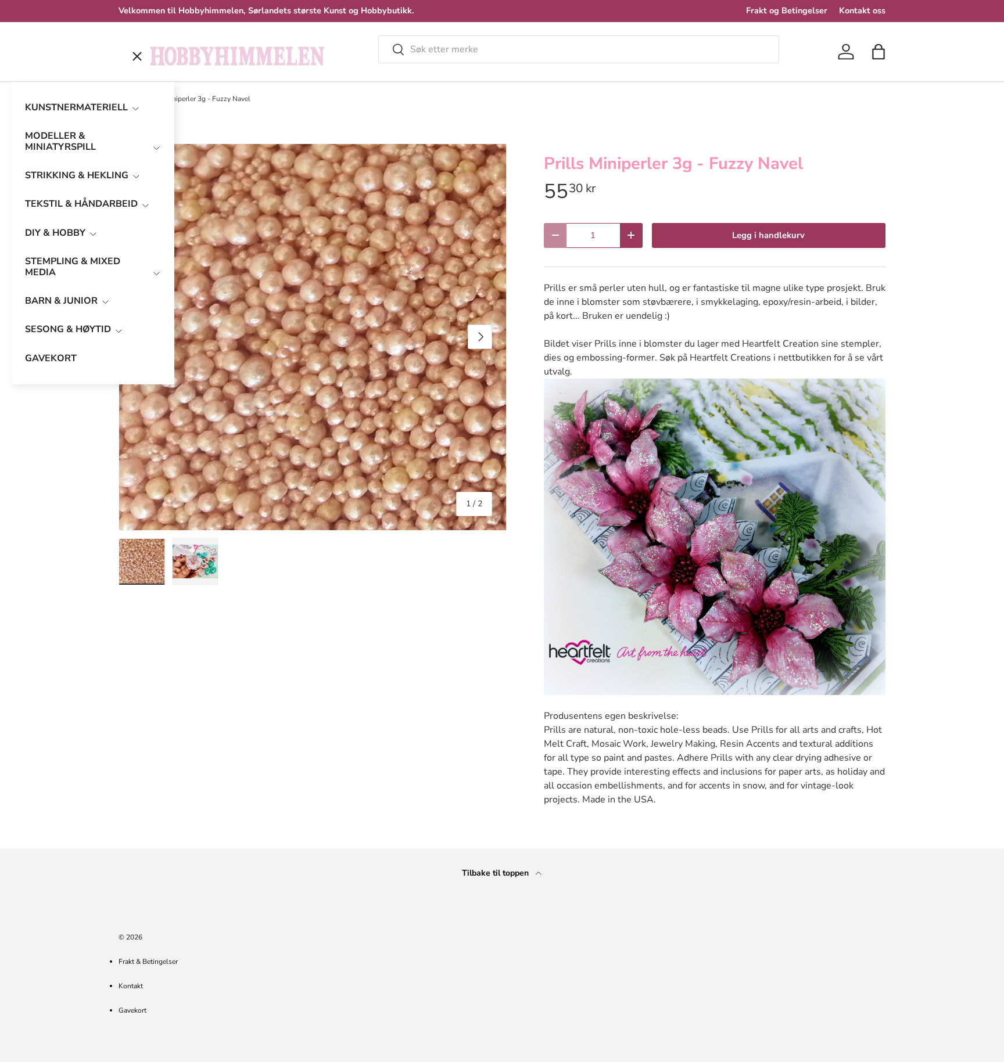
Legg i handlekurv (768, 235)
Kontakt (131, 986)
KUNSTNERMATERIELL (76, 107)
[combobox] (579, 49)
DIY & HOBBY (55, 232)
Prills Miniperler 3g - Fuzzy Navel (198, 98)
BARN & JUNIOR (61, 300)
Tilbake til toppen (496, 873)
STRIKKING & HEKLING (76, 175)
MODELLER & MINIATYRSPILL (60, 141)
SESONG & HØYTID (68, 329)
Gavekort (132, 1010)
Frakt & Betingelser (148, 961)
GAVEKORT (51, 358)
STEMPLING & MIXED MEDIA (72, 267)
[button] (878, 51)
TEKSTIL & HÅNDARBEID (81, 203)
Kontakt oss (862, 10)
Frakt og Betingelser (786, 10)
